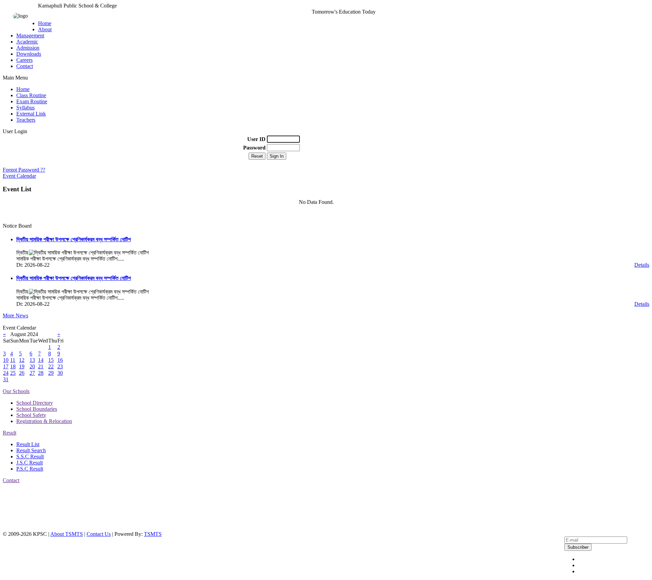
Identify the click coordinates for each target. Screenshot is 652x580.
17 (5, 366)
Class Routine (31, 95)
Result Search (31, 450)
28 (40, 373)
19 (21, 366)
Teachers (25, 120)
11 (12, 360)
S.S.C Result (30, 456)
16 (60, 360)
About (45, 29)
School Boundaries (36, 409)
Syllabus (25, 107)
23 (60, 366)
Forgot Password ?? (24, 170)
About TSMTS (66, 534)
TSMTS (153, 534)
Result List (27, 444)
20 (32, 366)
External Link (31, 114)
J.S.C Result (29, 462)
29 (51, 373)
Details (641, 265)
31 (5, 379)
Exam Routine (31, 101)
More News (15, 315)
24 (5, 373)
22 (51, 366)
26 (21, 373)
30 (60, 373)
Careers (24, 60)
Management (30, 35)
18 (13, 366)
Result (9, 433)
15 (51, 360)
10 (5, 360)
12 (21, 360)
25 (13, 373)
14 (40, 360)
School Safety (31, 415)
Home (44, 23)
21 (40, 366)
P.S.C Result (29, 469)
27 (32, 373)
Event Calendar (19, 176)
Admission (27, 48)
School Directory (34, 403)
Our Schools (16, 391)
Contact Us (99, 534)
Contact (24, 66)
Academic (27, 42)
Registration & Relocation (44, 421)
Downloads (28, 54)
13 (32, 360)
